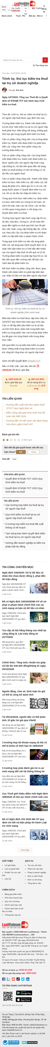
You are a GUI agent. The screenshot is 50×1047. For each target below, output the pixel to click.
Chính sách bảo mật (13, 905)
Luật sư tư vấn (34, 386)
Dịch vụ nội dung (35, 880)
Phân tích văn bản (35, 869)
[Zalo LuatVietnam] (8, 979)
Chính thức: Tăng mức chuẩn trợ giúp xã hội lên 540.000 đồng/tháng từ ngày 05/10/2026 (24, 665)
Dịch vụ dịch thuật (35, 876)
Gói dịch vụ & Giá (25, 8)
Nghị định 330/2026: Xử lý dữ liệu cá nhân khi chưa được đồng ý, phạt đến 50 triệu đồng (23, 576)
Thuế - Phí (20, 16)
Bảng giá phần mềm (13, 894)
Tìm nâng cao (41, 65)
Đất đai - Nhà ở (36, 16)
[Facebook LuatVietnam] (3, 979)
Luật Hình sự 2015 (14, 1036)
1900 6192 (13, 379)
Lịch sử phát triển (12, 869)
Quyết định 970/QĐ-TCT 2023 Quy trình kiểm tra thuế (24, 480)
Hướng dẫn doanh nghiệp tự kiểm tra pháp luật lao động (25, 545)
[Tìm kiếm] (45, 60)
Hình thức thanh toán (14, 898)
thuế (14, 459)
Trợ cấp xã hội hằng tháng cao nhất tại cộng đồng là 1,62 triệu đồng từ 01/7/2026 (24, 633)
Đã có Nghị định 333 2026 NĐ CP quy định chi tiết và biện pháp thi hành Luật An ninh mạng (24, 822)
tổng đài (13, 386)
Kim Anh (19, 90)
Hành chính (7, 16)
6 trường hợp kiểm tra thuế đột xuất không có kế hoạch (24, 526)
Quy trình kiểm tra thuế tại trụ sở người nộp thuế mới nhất (22, 516)
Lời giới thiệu (10, 865)
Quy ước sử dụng (12, 901)
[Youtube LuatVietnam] (13, 979)
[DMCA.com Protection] (30, 1043)
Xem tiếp (25, 850)
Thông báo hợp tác (13, 915)
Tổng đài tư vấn (34, 883)
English (38, 8)
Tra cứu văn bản (34, 865)
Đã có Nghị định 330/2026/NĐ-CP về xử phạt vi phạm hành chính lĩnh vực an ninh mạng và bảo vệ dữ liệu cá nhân (24, 605)
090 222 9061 (37, 379)
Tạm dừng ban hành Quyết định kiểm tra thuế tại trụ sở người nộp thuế (25, 535)
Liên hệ (8, 879)
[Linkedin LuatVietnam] (27, 979)
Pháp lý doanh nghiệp (37, 872)
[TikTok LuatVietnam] (18, 979)
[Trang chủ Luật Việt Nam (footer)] (25, 924)
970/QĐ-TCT (34, 361)
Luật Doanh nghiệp (28, 1033)
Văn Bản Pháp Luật (10, 1033)
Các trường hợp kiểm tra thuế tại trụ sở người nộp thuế (24, 507)
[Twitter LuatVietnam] (23, 979)
